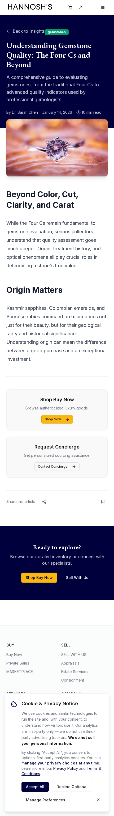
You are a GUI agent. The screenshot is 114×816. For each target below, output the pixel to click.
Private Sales (17, 663)
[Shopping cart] (70, 7)
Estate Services (74, 671)
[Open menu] (103, 7)
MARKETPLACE (19, 671)
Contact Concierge (53, 466)
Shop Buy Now (39, 577)
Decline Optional (71, 786)
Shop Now (53, 419)
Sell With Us (77, 577)
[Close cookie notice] (98, 800)
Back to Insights (29, 31)
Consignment (72, 680)
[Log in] (81, 7)
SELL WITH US (73, 654)
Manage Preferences (45, 800)
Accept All (35, 786)
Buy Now (14, 654)
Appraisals (70, 663)
